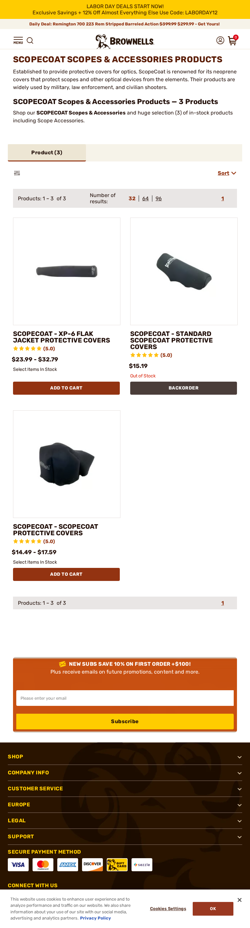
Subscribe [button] (125, 721)
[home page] (125, 41)
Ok (212, 908)
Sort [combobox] (223, 173)
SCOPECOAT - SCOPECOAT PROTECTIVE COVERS (55, 529)
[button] (18, 40)
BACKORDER (184, 388)
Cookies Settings (168, 908)
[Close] (239, 900)
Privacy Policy (95, 918)
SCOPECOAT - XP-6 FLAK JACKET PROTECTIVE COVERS (61, 336)
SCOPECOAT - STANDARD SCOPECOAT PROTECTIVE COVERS (171, 340)
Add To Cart (66, 388)
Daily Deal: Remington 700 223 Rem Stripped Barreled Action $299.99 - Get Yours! (125, 24)
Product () (46, 152)
